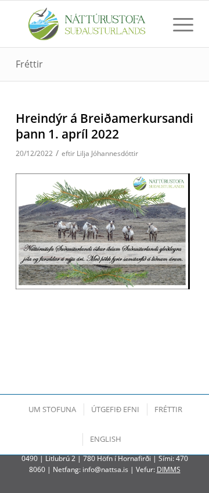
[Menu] (177, 24)
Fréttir (29, 64)
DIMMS (169, 469)
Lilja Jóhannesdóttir (107, 153)
